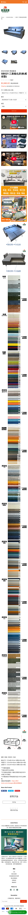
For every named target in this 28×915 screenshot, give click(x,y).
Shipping (3, 86)
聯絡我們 (14, 882)
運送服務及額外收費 (14, 876)
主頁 (14, 871)
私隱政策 (14, 880)
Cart (25, 2)
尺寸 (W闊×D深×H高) (7, 90)
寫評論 (14, 802)
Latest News (14, 823)
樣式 (2, 97)
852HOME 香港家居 (19, 906)
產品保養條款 (14, 878)
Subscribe (23, 901)
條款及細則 (14, 873)
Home (2, 17)
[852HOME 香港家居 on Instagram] (14, 890)
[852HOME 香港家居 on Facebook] (11, 890)
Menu (4, 2)
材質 (2, 103)
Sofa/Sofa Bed (9, 17)
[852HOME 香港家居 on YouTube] (17, 890)
